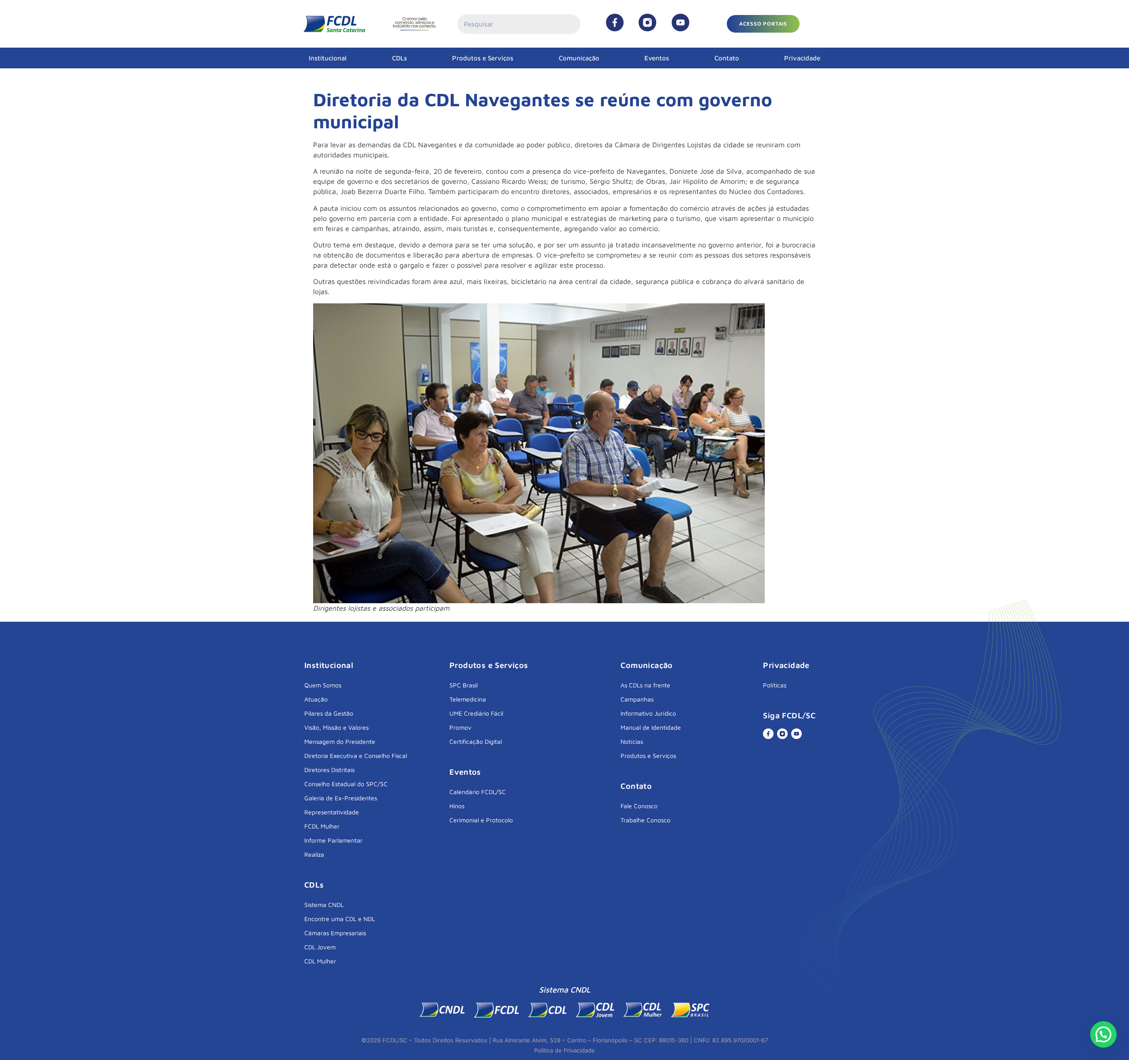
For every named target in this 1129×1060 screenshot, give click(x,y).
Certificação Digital (475, 741)
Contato (726, 58)
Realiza (314, 854)
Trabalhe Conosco (645, 820)
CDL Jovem (320, 947)
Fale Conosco (639, 806)
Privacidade (802, 58)
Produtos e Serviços (482, 58)
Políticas (774, 685)
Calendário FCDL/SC (477, 791)
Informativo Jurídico (648, 713)
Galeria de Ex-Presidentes (340, 798)
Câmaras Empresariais (335, 933)
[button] (763, 24)
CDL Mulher (320, 961)
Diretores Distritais (329, 769)
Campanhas (637, 699)
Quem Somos (322, 685)
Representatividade (331, 812)
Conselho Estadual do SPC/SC (346, 784)
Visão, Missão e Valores (336, 727)
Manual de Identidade (651, 727)
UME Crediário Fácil (476, 713)
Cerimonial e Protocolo (481, 820)
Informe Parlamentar (333, 840)
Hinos (456, 806)
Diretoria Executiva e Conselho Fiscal (355, 755)
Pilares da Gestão (328, 713)
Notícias (632, 741)
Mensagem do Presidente (339, 741)
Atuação (316, 699)
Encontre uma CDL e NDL (339, 918)
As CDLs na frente (645, 685)
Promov (460, 727)
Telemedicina (467, 699)
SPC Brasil (463, 685)
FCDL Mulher (322, 826)
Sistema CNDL (324, 904)
